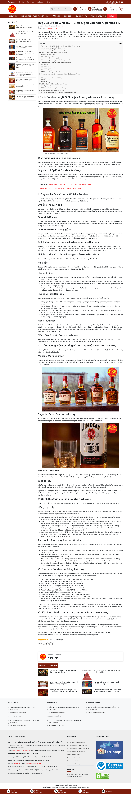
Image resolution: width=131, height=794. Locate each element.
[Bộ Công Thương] (109, 766)
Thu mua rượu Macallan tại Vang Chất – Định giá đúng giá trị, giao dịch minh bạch (25, 74)
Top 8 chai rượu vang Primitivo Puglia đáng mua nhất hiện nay (24, 26)
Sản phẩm (30, 2)
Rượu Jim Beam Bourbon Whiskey (52, 78)
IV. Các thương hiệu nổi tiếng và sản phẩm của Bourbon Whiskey (60, 74)
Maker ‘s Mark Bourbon (49, 76)
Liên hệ (49, 2)
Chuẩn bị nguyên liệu (49, 54)
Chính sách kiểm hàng (73, 764)
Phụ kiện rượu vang (98, 16)
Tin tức (111, 16)
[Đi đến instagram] (110, 2)
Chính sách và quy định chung (76, 742)
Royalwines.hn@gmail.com (57, 712)
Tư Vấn (55, 28)
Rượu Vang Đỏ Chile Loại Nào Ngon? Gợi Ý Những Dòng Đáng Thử (24, 41)
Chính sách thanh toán (74, 758)
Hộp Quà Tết (26, 16)
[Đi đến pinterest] (119, 2)
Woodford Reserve (48, 80)
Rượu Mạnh (56, 16)
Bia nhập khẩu (81, 16)
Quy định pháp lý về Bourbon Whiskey (54, 50)
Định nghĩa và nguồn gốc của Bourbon (54, 48)
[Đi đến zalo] (113, 2)
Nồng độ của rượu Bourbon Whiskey (53, 72)
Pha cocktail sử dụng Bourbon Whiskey (54, 88)
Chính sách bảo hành (73, 754)
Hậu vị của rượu (47, 70)
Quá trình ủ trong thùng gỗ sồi (52, 58)
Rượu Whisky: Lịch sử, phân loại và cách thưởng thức (70, 184)
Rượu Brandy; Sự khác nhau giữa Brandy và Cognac (61, 188)
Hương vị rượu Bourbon (50, 68)
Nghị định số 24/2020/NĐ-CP (22, 750)
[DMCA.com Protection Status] (103, 775)
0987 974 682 (53, 723)
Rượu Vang (13, 16)
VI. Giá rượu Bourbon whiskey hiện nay (52, 90)
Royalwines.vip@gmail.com (18, 712)
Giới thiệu (20, 2)
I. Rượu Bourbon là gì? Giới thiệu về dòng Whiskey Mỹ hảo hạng (60, 46)
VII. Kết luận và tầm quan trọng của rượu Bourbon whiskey (58, 92)
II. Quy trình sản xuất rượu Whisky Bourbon (53, 52)
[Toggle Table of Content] (119, 43)
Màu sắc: (45, 64)
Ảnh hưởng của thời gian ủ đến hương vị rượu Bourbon (58, 60)
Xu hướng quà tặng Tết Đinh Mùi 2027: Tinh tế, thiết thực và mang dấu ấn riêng (25, 53)
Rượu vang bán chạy (41, 16)
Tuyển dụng (40, 2)
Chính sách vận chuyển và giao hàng (78, 748)
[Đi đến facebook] (107, 2)
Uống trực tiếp (47, 86)
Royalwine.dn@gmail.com (56, 725)
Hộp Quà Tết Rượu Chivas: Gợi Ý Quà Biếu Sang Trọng (24, 47)
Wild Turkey (46, 82)
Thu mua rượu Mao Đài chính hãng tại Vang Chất (25, 91)
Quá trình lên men (48, 56)
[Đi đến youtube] (122, 2)
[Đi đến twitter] (116, 2)
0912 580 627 (14, 723)
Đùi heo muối (69, 16)
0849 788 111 (53, 710)
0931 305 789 (14, 710)
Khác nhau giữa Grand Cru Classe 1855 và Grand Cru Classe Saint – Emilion (25, 59)
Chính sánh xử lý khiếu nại (74, 761)
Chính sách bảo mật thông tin (76, 751)
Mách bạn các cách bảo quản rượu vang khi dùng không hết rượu (25, 97)
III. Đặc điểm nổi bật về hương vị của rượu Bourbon (56, 62)
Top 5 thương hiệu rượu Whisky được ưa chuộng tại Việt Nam (24, 80)
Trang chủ (11, 2)
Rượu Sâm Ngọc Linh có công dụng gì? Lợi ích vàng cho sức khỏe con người (25, 66)
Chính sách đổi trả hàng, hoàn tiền (77, 745)
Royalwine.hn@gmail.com (33, 763)
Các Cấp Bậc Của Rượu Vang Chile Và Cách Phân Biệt (25, 32)
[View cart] (121, 9)
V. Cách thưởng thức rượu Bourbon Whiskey (54, 84)
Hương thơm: (47, 66)
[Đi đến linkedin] (49, 643)
